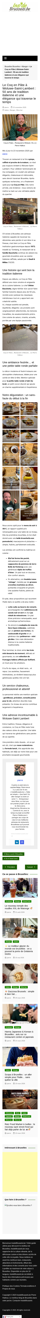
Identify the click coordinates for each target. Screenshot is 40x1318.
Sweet (16, 941)
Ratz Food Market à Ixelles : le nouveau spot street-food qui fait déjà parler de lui (20, 1127)
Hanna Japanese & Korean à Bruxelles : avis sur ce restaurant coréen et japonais (19, 1034)
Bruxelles (16, 66)
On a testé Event (12, 858)
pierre (7, 107)
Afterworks (9, 1113)
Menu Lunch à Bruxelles (14, 854)
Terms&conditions (27, 1286)
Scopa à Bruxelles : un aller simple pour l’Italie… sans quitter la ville (18, 1077)
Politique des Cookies (11, 1286)
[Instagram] (22, 842)
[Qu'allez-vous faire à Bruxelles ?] (21, 1218)
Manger (25, 66)
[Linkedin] (17, 842)
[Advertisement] (20, 33)
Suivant (30, 867)
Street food (26, 901)
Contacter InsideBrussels (22, 1301)
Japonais (9, 1116)
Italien (7, 110)
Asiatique (9, 901)
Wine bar (19, 110)
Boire (17, 1113)
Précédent (11, 867)
